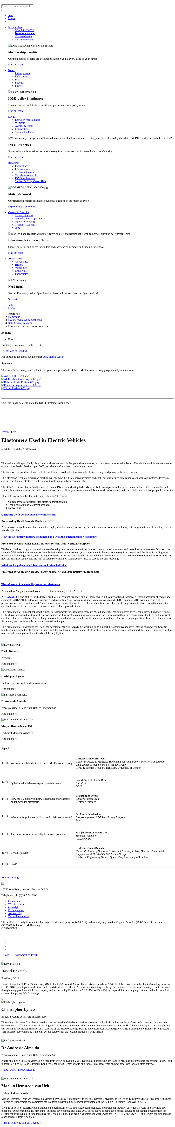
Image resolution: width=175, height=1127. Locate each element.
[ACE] (21, 379)
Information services (26, 169)
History (19, 264)
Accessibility (15, 913)
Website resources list (26, 175)
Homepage (14, 316)
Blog (17, 79)
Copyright (13, 907)
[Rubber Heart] (20, 382)
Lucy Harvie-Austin (53, 356)
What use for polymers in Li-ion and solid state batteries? (34, 565)
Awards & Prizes (24, 125)
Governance (21, 261)
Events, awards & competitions (25, 319)
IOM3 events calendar (20, 323)
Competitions (22, 129)
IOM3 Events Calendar (27, 119)
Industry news (22, 73)
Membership (15, 27)
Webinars (20, 122)
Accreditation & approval (28, 218)
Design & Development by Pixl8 (19, 954)
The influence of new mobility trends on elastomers (30, 584)
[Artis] (15, 376)
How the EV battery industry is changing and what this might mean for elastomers (49, 536)
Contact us (20, 270)
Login (11, 18)
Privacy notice (16, 910)
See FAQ (13, 299)
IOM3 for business (25, 178)
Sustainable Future (25, 132)
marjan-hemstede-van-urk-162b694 (22, 1122)
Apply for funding (25, 221)
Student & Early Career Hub (30, 181)
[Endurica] (21, 385)
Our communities (24, 39)
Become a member (25, 33)
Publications (21, 166)
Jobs (17, 227)
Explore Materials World (21, 206)
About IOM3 (15, 258)
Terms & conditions (18, 916)
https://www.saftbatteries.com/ (19, 1069)
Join (10, 15)
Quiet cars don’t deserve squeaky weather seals (28, 514)
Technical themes (24, 172)
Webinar (6, 431)
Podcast (19, 82)
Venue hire (21, 267)
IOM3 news (21, 76)
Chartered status (23, 36)
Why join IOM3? (24, 30)
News (11, 70)
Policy (18, 85)
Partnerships (21, 273)
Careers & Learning (19, 212)
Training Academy (25, 224)
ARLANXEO (9, 596)
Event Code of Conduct (14, 350)
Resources (13, 162)
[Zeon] (15, 388)
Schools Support (24, 215)
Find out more (15, 64)
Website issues (16, 904)
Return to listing (10, 877)
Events (12, 116)
